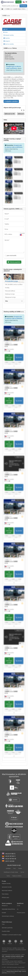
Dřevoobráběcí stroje (11, 281)
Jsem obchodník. (11, 255)
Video (6, 32)
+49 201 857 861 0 (10, 856)
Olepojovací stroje (10, 297)
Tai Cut (22, 872)
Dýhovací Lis (21, 114)
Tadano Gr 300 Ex (16, 876)
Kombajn (8, 868)
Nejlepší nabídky (9, 35)
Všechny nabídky (9, 44)
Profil (6, 29)
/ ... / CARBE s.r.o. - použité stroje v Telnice (14, 9)
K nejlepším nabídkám (11, 101)
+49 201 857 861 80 (10, 859)
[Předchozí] (21, 110)
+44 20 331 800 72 (10, 854)
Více (6, 301)
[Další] (23, 110)
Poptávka (7, 38)
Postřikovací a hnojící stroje (11, 872)
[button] (26, 1)
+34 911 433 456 (9, 861)
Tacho (8, 876)
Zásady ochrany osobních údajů (14, 971)
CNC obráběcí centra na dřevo (13, 284)
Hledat (24, 6)
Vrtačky (7, 288)
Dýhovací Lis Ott (10, 114)
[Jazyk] (24, 1)
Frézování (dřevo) (10, 291)
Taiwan (20, 868)
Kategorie (7, 41)
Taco (14, 868)
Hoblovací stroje (10, 294)
